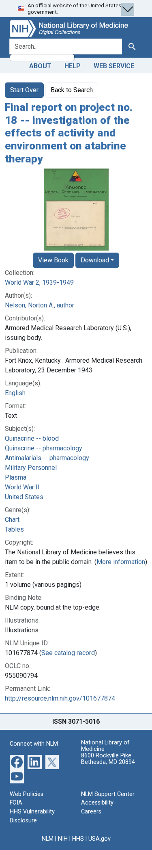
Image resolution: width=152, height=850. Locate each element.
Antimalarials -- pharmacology (47, 458)
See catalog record (68, 653)
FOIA (16, 802)
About (40, 66)
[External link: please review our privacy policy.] (17, 762)
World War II (22, 487)
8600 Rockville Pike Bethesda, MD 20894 (108, 759)
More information (120, 562)
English (15, 393)
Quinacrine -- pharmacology (43, 448)
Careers (91, 811)
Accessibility (97, 802)
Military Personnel (31, 468)
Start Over (24, 90)
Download (95, 260)
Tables (14, 529)
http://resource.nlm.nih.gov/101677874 (60, 698)
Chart (12, 519)
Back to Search (72, 90)
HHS (78, 838)
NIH (63, 838)
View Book (53, 260)
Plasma (15, 477)
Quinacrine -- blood (32, 438)
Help (72, 66)
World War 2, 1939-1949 (39, 282)
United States (24, 497)
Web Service (114, 66)
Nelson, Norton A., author (39, 305)
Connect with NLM (34, 743)
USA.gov (99, 838)
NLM (48, 838)
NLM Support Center (108, 794)
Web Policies (26, 794)
